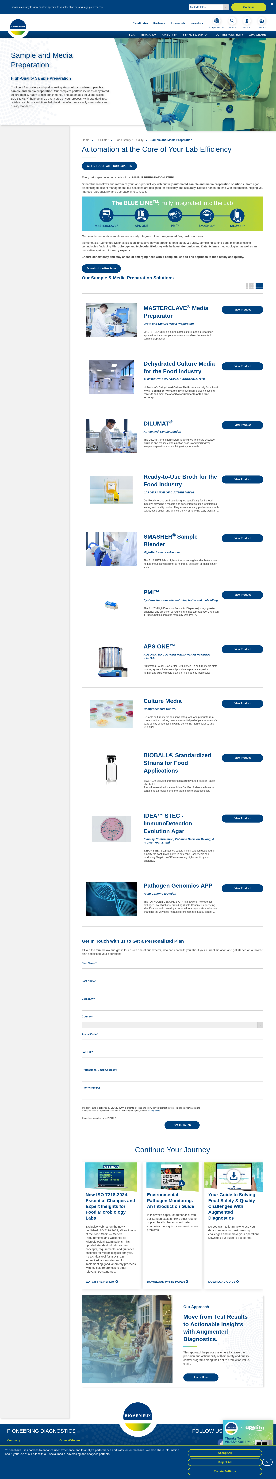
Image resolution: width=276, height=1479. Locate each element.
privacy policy (154, 1110)
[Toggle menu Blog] (137, 35)
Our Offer (169, 34)
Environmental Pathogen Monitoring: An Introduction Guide (170, 1200)
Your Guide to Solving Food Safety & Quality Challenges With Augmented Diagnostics (231, 1206)
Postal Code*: (90, 1034)
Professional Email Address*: (99, 1070)
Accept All (225, 1452)
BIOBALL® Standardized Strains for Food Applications (177, 763)
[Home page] (18, 27)
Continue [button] (248, 7)
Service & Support (196, 34)
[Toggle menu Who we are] (267, 35)
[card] (250, 286)
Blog (132, 34)
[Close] (267, 1462)
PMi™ (152, 592)
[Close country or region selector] (272, 4)
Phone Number (91, 1087)
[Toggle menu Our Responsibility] (244, 35)
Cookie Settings (225, 1471)
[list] (259, 286)
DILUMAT (158, 423)
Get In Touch (182, 1125)
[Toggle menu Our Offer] (178, 35)
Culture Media (163, 701)
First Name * (89, 963)
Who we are (257, 34)
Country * (87, 1016)
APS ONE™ (159, 646)
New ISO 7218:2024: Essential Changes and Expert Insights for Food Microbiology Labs (110, 1206)
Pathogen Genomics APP (178, 885)
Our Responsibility (229, 34)
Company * (88, 998)
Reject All (225, 1462)
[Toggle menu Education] (158, 35)
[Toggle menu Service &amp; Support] (211, 35)
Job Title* (87, 1052)
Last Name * (89, 981)
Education (149, 34)
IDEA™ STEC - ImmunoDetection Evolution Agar (168, 823)
